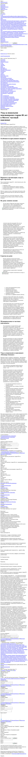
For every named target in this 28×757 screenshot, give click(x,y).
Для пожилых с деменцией (7, 89)
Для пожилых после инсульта (7, 86)
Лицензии (6, 16)
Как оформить (18, 16)
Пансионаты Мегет (5, 44)
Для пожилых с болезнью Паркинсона (12, 25)
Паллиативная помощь (20, 656)
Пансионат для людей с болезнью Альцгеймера (13, 26)
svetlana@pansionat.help (6, 485)
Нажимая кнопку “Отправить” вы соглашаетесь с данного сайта (12, 643)
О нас (2, 15)
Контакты (3, 38)
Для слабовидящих (12, 24)
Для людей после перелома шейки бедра (13, 21)
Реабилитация (20, 44)
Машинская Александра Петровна (8, 501)
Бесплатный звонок (5, 108)
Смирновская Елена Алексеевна (8, 492)
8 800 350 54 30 (4, 2)
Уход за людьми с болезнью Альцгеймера (10, 99)
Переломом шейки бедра (6, 105)
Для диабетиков (15, 23)
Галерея (2, 16)
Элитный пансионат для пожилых (13, 27)
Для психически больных (6, 20)
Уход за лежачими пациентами (15, 31)
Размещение (3, 445)
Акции (16, 17)
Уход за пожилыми (13, 44)
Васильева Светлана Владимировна (8, 483)
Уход (2, 30)
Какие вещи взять (4, 75)
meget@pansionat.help (5, 56)
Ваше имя (3, 442)
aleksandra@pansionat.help (6, 504)
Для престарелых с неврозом (18, 20)
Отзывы (13, 17)
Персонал (20, 17)
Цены (9, 16)
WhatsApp (7, 452)
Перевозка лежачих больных (12, 37)
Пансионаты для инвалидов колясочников (10, 81)
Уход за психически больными (7, 101)
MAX (10, 454)
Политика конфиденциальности (13, 678)
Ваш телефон (3, 444)
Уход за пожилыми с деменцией (8, 98)
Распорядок (8, 17)
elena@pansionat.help (5, 494)
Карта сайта (3, 678)
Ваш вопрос (3, 637)
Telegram (17, 452)
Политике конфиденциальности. (19, 753)
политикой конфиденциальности (8, 451)
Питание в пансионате (6, 70)
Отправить (3, 447)
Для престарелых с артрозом (7, 92)
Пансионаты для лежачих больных (8, 84)
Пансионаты (3, 19)
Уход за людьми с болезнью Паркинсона (15, 33)
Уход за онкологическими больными (9, 102)
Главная (2, 123)
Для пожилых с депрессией (17, 29)
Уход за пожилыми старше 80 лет (12, 36)
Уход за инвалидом (5, 31)
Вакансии (13, 16)
